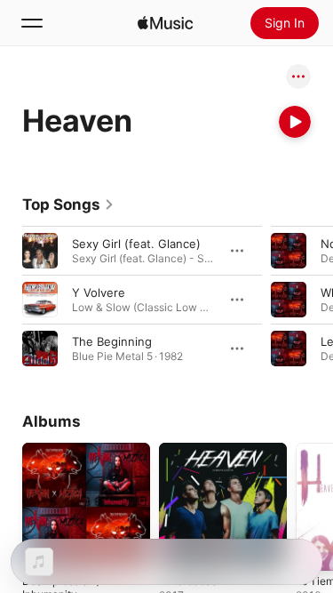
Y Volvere (98, 292)
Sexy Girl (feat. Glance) (136, 243)
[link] (68, 204)
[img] (165, 23)
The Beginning (112, 341)
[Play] (295, 122)
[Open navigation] (32, 23)
